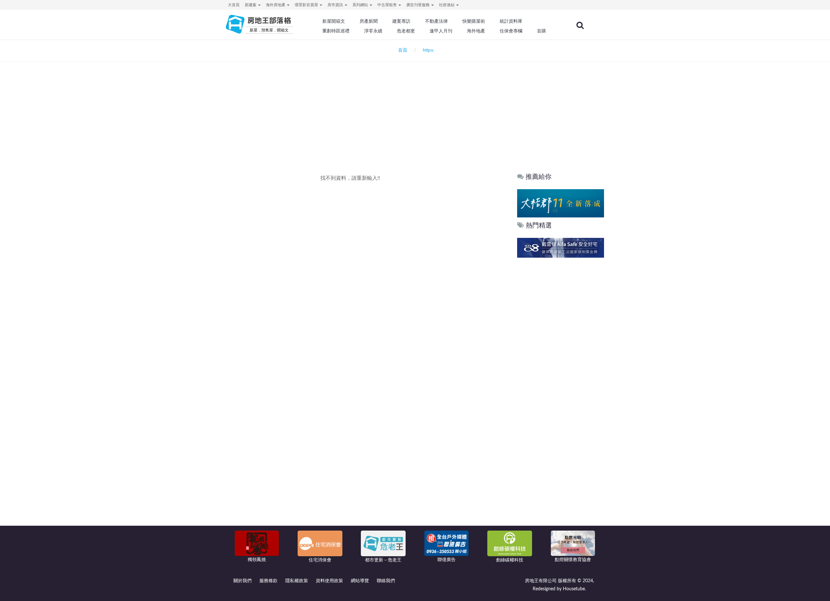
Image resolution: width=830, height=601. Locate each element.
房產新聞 (369, 21)
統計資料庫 (511, 21)
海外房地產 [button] (276, 5)
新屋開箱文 (333, 21)
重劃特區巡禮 (336, 30)
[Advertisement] (415, 105)
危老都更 (406, 30)
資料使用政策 (329, 581)
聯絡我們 (386, 581)
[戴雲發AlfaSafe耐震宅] (560, 247)
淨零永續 (373, 30)
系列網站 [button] (360, 5)
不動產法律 (436, 21)
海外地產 (476, 30)
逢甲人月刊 (441, 30)
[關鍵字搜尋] (580, 25)
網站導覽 (360, 581)
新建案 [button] (251, 5)
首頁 (401, 50)
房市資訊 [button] (335, 5)
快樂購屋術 (473, 21)
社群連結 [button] (447, 5)
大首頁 (234, 5)
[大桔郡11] (560, 203)
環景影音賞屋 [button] (307, 5)
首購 (541, 30)
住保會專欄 (511, 30)
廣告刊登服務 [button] (418, 5)
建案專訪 (401, 21)
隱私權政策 (296, 581)
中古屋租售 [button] (387, 5)
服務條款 (268, 581)
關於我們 (242, 581)
